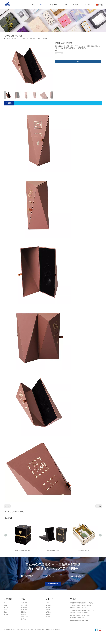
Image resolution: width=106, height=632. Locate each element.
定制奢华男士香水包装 (53, 550)
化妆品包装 (24, 603)
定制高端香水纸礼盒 (83, 550)
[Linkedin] (96, 630)
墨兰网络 (37, 630)
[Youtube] (100, 630)
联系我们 (6, 614)
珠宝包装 (23, 612)
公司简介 (48, 603)
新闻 (5, 612)
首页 (5, 603)
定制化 (6, 605)
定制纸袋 (23, 619)
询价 (78, 61)
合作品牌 (48, 614)
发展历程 (48, 612)
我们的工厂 (49, 605)
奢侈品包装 (24, 605)
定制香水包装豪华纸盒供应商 (22, 550)
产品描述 (9, 103)
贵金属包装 (24, 610)
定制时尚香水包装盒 (18, 511)
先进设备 (48, 610)
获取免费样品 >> (53, 584)
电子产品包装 (24, 616)
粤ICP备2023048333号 (53, 630)
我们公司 (48, 607)
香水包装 (7, 511)
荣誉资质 (48, 616)
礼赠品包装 (24, 607)
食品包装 (23, 614)
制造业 (6, 607)
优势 (5, 610)
